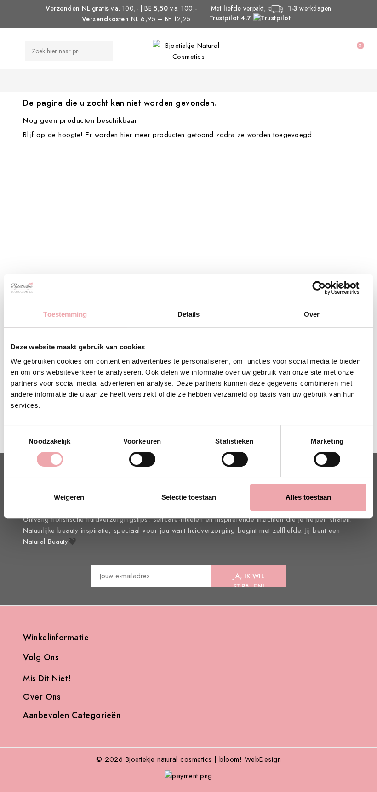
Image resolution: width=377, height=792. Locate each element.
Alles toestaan (308, 497)
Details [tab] (188, 314)
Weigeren (69, 497)
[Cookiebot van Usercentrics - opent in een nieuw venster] (326, 288)
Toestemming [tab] (65, 314)
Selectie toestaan (188, 497)
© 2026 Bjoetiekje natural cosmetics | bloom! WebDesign (188, 759)
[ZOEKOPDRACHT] (99, 51)
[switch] (142, 459)
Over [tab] (312, 314)
